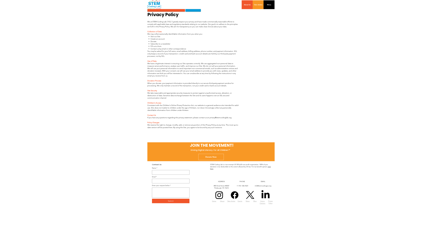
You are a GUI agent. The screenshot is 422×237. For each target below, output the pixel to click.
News (248, 201)
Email (154, 177)
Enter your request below (161, 185)
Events (240, 201)
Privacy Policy (270, 202)
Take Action (231, 201)
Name (154, 168)
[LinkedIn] (265, 195)
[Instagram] (219, 195)
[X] (250, 195)
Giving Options (262, 202)
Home (214, 201)
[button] (269, 4)
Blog (255, 201)
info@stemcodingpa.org (263, 186)
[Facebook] (235, 195)
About (222, 201)
